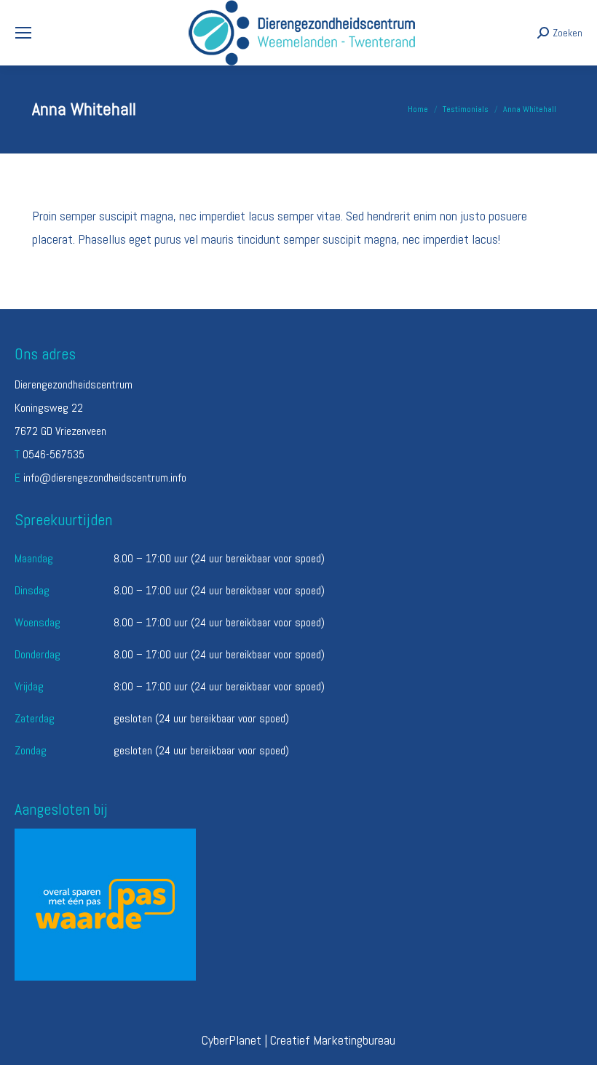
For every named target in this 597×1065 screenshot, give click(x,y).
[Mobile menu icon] (23, 32)
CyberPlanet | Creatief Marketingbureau (298, 1040)
